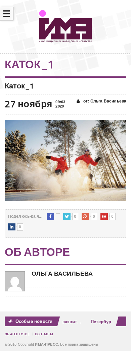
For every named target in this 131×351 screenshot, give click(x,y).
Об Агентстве (17, 334)
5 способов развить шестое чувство (74, 321)
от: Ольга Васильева (104, 101)
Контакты (44, 334)
